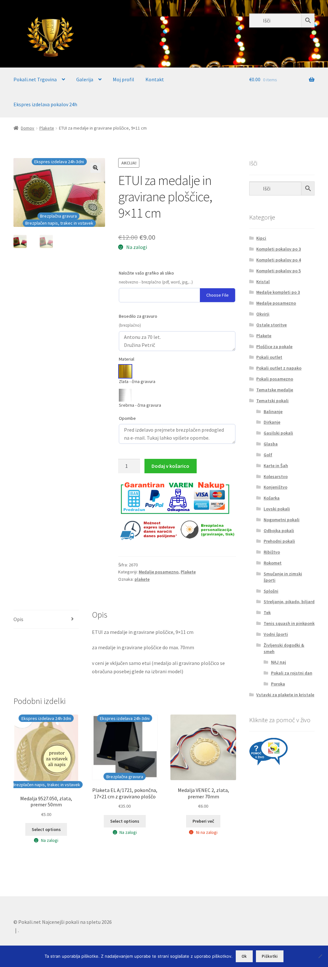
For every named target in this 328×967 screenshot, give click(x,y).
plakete (142, 579)
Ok (244, 956)
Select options (46, 829)
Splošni (271, 591)
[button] (95, 168)
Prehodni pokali (279, 541)
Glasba (271, 444)
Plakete (46, 128)
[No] (320, 956)
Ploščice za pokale (274, 346)
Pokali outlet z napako (278, 368)
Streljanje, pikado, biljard (289, 601)
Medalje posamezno (158, 572)
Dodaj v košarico (170, 466)
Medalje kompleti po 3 (278, 292)
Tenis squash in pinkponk (289, 623)
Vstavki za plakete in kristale (285, 695)
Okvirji (262, 314)
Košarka (272, 498)
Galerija (84, 79)
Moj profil (123, 79)
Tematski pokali (272, 401)
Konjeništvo (275, 487)
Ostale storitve (271, 325)
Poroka (278, 684)
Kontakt (154, 79)
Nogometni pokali (281, 520)
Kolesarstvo (276, 476)
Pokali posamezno (274, 379)
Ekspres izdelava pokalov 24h (45, 104)
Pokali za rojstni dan (291, 673)
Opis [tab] (18, 619)
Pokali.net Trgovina (35, 79)
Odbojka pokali (279, 530)
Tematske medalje (274, 390)
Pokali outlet (269, 357)
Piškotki (270, 956)
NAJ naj (278, 662)
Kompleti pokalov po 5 (278, 271)
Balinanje (273, 411)
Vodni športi (276, 634)
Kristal (263, 281)
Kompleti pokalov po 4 (278, 260)
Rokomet (273, 563)
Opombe (127, 418)
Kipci (261, 238)
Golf (268, 455)
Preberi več (203, 821)
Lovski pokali (277, 509)
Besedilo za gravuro (138, 316)
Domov (27, 128)
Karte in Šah (276, 465)
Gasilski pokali (278, 433)
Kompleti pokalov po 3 (278, 249)
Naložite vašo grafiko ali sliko (146, 273)
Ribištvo (272, 552)
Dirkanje (272, 422)
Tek (267, 612)
